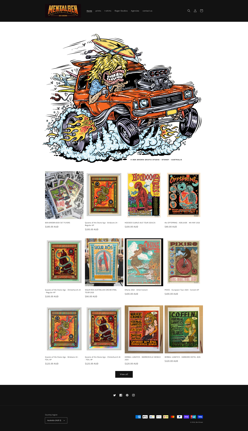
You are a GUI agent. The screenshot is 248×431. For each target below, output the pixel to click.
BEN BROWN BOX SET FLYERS (57, 222)
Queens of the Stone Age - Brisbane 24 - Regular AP (101, 223)
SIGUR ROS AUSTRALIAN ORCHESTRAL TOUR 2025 (101, 291)
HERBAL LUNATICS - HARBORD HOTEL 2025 (183, 357)
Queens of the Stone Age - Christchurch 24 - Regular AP (63, 291)
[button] (189, 11)
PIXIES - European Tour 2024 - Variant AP (182, 290)
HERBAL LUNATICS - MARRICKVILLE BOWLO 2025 (143, 358)
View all (124, 374)
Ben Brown (199, 422)
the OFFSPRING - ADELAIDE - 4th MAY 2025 (182, 222)
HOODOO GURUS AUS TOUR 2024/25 (140, 222)
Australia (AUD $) (54, 420)
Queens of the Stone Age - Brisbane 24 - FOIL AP (62, 358)
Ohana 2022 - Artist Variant (136, 290)
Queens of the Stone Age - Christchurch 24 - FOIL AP (103, 358)
